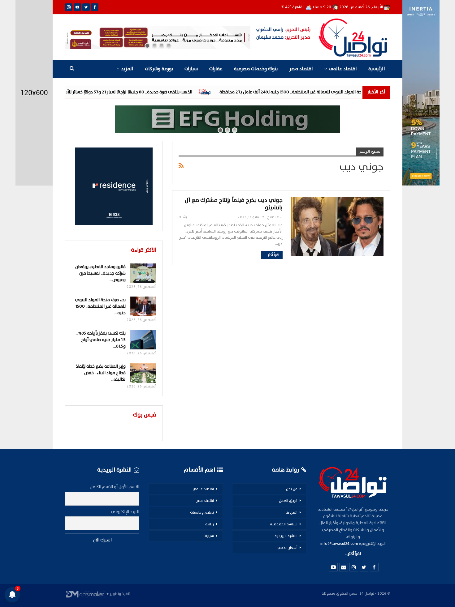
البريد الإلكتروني (125, 511)
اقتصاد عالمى (343, 69)
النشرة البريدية (286, 536)
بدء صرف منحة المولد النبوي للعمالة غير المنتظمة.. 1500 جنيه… (100, 306)
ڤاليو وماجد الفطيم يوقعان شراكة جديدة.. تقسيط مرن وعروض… (100, 273)
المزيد (127, 69)
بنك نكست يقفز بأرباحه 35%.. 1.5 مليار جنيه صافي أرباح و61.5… (101, 340)
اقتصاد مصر (301, 69)
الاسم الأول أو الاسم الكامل (114, 486)
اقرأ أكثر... (272, 255)
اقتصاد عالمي (203, 489)
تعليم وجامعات (202, 512)
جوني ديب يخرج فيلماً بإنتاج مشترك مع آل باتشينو (234, 203)
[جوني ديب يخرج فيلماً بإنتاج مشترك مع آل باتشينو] (337, 226)
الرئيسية (376, 69)
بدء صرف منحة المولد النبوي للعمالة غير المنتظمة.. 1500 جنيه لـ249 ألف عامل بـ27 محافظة (342, 92)
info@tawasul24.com (339, 543)
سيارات (191, 69)
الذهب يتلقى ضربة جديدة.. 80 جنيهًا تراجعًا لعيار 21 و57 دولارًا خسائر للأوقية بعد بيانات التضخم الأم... (145, 92)
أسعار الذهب (287, 548)
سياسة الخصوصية (283, 524)
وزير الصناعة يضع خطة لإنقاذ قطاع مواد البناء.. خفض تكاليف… (101, 373)
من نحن (291, 489)
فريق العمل (288, 501)
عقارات (216, 69)
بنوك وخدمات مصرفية (256, 69)
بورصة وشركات (159, 69)
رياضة (209, 524)
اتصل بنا (291, 512)
